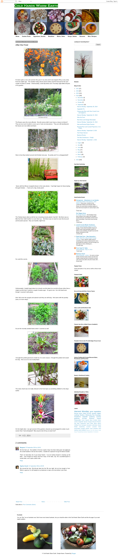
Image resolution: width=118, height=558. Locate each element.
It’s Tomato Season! (81, 214)
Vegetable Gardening (88, 416)
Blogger (74, 553)
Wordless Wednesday (86, 415)
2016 (77, 91)
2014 (77, 95)
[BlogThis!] (24, 435)
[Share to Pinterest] (30, 435)
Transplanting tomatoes (82, 431)
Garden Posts (26, 36)
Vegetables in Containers (93, 431)
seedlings (76, 415)
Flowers (99, 421)
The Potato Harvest (82, 133)
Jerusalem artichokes (91, 425)
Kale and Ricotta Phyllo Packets (85, 124)
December (80, 97)
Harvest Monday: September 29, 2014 (87, 106)
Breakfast (51, 36)
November (80, 100)
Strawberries (77, 416)
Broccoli (94, 421)
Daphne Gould (24, 466)
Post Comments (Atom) (29, 504)
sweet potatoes (82, 430)
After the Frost (81, 117)
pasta (80, 413)
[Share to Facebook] (28, 435)
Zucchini (89, 413)
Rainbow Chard (80, 253)
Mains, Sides (61, 36)
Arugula (90, 421)
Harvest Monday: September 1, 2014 (87, 140)
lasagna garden (85, 428)
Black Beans (97, 423)
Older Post (67, 501)
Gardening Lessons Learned (88, 426)
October (80, 102)
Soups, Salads (72, 36)
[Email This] (23, 435)
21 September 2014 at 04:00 (36, 466)
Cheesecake (77, 420)
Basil (91, 420)
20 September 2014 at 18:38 (33, 447)
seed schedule (94, 428)
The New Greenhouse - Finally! (85, 137)
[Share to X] (26, 435)
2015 (77, 93)
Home (17, 36)
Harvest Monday (81, 411)
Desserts (82, 36)
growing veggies (96, 413)
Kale (93, 415)
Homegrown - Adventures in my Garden (87, 200)
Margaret (22, 447)
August (80, 142)
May (79, 149)
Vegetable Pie (81, 109)
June (79, 147)
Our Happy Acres (81, 213)
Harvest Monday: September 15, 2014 (87, 122)
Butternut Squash (95, 418)
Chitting (76, 425)
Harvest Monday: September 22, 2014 (87, 115)
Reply (21, 460)
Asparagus (98, 415)
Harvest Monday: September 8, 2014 (87, 130)
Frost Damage (82, 425)
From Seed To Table (82, 248)
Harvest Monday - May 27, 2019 (84, 249)
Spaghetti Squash (82, 421)
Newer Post (19, 501)
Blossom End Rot (90, 430)
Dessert (76, 413)
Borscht (96, 430)
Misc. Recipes (92, 36)
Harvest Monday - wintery (82, 255)
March (79, 154)
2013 (77, 159)
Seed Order (90, 423)
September (81, 104)
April (79, 152)
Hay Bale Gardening (80, 423)
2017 (77, 88)
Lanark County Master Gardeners (85, 225)
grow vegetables (95, 411)
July (79, 145)
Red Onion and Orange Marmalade (86, 119)
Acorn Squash (85, 420)
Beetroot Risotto (81, 135)
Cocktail (95, 420)
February (80, 156)
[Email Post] (19, 435)
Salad (84, 413)
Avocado (84, 418)
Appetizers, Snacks (39, 36)
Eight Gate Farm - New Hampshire (86, 236)
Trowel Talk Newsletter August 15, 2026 (86, 226)
